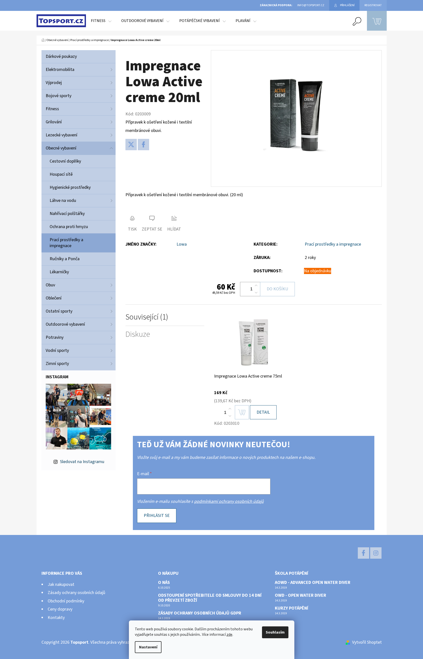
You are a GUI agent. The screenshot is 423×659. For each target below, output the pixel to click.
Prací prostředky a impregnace (66, 243)
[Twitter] (131, 144)
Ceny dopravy (60, 609)
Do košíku (277, 289)
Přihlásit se (157, 515)
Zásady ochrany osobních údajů (76, 593)
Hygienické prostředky (70, 187)
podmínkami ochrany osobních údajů (229, 501)
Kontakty (56, 618)
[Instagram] (376, 553)
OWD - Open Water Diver (300, 595)
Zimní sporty (57, 364)
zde (229, 634)
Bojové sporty (58, 96)
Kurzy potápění (291, 608)
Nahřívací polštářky (67, 214)
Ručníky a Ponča (65, 259)
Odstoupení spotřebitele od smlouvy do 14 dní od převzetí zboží (210, 598)
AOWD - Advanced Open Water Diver (312, 582)
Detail (263, 412)
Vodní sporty (57, 350)
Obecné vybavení (61, 148)
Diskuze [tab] (137, 334)
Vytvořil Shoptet (367, 642)
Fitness (52, 109)
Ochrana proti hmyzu (69, 227)
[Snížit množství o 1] (256, 292)
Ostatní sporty (59, 311)
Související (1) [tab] (146, 317)
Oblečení (53, 298)
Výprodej (54, 83)
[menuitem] (101, 21)
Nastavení (148, 647)
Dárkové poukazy (61, 56)
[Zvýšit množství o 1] (256, 285)
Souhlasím (275, 632)
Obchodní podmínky (66, 601)
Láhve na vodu (63, 200)
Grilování (54, 122)
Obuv (50, 285)
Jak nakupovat (61, 584)
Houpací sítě (61, 174)
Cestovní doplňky (65, 161)
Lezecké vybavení (61, 135)
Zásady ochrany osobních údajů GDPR (199, 613)
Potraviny (54, 337)
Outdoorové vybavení (65, 324)
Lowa (182, 244)
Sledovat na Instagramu (82, 462)
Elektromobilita (60, 69)
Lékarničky (59, 272)
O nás (164, 582)
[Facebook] (143, 144)
